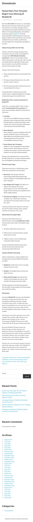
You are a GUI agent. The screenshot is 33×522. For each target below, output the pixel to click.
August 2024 (8, 487)
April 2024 (7, 495)
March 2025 (8, 473)
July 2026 (7, 441)
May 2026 (7, 445)
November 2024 (9, 481)
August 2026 (8, 439)
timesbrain (9, 3)
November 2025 (9, 457)
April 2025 (7, 471)
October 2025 (8, 459)
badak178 (16, 33)
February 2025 (8, 475)
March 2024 (8, 497)
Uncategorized (18, 19)
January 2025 (8, 477)
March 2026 (8, 449)
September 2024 (9, 485)
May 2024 (7, 493)
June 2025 (7, 467)
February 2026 (8, 451)
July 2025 (7, 465)
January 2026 (8, 453)
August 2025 (8, 463)
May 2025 (7, 469)
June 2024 (7, 491)
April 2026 (7, 447)
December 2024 (9, 479)
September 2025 (9, 461)
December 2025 (9, 455)
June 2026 (7, 443)
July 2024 (7, 489)
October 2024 (8, 483)
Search (4, 373)
